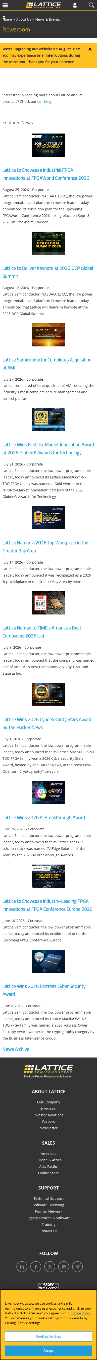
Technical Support (49, 1198)
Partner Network (48, 1211)
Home (7, 19)
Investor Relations (48, 1115)
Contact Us (48, 1230)
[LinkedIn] (20, 1267)
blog (47, 101)
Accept (49, 1350)
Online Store (48, 1173)
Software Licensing (48, 1205)
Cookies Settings (48, 1336)
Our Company (48, 1102)
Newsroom (48, 1108)
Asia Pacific (48, 1166)
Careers (48, 1121)
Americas (48, 1153)
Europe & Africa (49, 1160)
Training (48, 1224)
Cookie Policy (80, 1313)
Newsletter (49, 1128)
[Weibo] (76, 1267)
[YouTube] (62, 1267)
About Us (23, 19)
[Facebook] (34, 1267)
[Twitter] (48, 1267)
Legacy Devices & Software (49, 1217)
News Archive (15, 1049)
